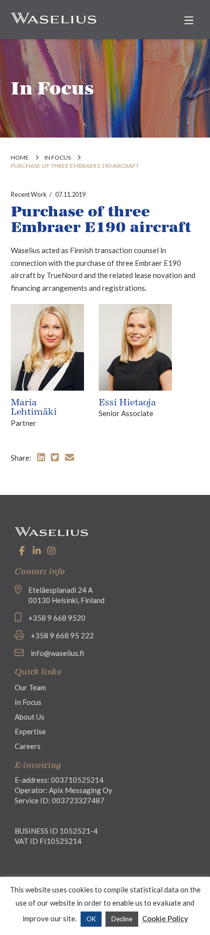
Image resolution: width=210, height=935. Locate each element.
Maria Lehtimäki (34, 407)
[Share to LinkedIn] (41, 457)
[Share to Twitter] (55, 457)
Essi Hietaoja (127, 402)
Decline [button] (121, 919)
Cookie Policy (165, 918)
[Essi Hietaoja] (135, 346)
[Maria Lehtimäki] (47, 346)
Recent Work (29, 194)
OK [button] (91, 919)
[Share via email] (69, 457)
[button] (189, 20)
